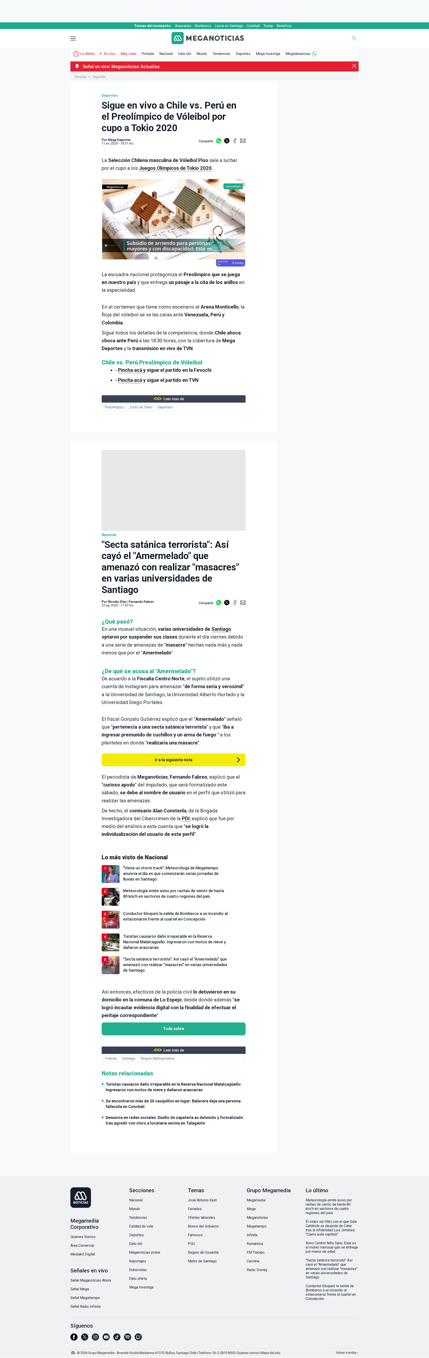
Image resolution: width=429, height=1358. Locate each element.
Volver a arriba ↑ (347, 1352)
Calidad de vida (141, 1226)
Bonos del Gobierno (203, 1226)
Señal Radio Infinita (85, 1306)
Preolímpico (114, 407)
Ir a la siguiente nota (173, 759)
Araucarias (183, 26)
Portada (148, 54)
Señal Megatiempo (85, 1298)
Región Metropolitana (157, 1058)
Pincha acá (130, 370)
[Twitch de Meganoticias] (138, 1339)
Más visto (128, 54)
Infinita (252, 1235)
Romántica (255, 1244)
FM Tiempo (256, 1252)
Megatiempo (257, 1226)
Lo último (87, 54)
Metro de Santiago (202, 1261)
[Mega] (73, 1351)
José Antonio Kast (202, 1200)
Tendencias (221, 54)
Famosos (195, 1235)
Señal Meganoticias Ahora (90, 1280)
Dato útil (184, 54)
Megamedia (256, 1200)
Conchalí (253, 26)
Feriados (195, 1209)
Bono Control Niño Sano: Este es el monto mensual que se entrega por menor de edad (332, 1247)
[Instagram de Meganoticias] (95, 1339)
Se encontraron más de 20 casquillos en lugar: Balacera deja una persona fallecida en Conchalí (173, 1104)
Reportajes (137, 1261)
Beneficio (284, 26)
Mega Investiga (268, 54)
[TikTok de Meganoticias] (116, 1339)
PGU (191, 1244)
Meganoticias (257, 1217)
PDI (186, 818)
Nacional (166, 54)
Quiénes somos (248, 1353)
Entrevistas (138, 1270)
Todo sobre (173, 1028)
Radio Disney (257, 1270)
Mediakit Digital (82, 1254)
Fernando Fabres (141, 601)
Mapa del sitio (270, 1353)
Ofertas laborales (201, 1217)
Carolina (253, 1261)
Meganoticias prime (144, 1252)
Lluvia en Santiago (229, 26)
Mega (251, 1209)
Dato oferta (138, 1278)
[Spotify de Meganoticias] (127, 1339)
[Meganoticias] (211, 38)
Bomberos (203, 26)
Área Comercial (82, 1245)
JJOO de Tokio (140, 407)
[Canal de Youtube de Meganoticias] (106, 1339)
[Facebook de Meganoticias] (74, 1339)
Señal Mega (79, 1289)
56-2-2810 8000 (223, 1353)
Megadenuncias (298, 54)
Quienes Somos (82, 1237)
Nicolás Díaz (117, 601)
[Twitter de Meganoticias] (84, 1339)
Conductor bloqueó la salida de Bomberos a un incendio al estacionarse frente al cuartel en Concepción (331, 1292)
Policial (110, 1058)
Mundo (201, 54)
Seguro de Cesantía (203, 1252)
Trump (268, 26)
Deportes (243, 54)
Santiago (221, 629)
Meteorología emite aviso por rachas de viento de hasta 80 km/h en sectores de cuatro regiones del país (329, 1206)
